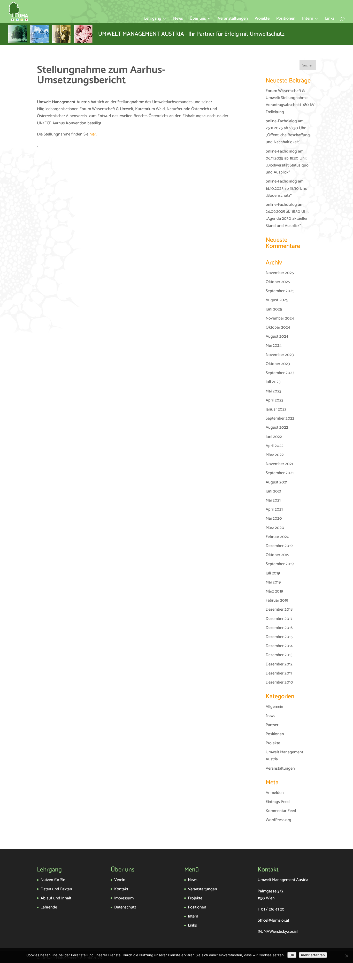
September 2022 (280, 418)
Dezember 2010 (279, 682)
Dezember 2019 (279, 545)
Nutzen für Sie (53, 879)
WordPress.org (278, 819)
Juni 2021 (273, 491)
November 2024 (280, 318)
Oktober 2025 (278, 281)
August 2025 (277, 300)
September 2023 (280, 372)
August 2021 (276, 482)
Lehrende (49, 907)
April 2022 (274, 445)
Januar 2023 (276, 409)
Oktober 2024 (278, 327)
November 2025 (280, 272)
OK (291, 955)
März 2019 (274, 591)
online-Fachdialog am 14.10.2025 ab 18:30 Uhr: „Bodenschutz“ (286, 188)
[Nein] (346, 955)
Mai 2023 (273, 391)
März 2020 (275, 527)
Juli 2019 (273, 573)
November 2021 (279, 463)
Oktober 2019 (277, 554)
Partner (272, 725)
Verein (119, 879)
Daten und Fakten (56, 889)
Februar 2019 (277, 600)
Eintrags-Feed (278, 801)
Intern (307, 19)
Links (329, 19)
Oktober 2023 (278, 363)
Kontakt (121, 889)
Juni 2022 (274, 436)
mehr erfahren (313, 955)
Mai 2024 (274, 345)
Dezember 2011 (279, 673)
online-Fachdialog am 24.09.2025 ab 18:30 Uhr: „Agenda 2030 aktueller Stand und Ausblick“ (287, 215)
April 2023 (274, 400)
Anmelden (275, 792)
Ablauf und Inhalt (56, 898)
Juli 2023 (273, 381)
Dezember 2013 (279, 654)
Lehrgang (152, 19)
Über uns (198, 19)
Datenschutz (125, 907)
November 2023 (280, 354)
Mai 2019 (273, 582)
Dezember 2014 (279, 645)
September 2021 (280, 472)
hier (92, 134)
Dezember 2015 (279, 636)
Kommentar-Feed (281, 810)
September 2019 (280, 563)
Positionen (285, 19)
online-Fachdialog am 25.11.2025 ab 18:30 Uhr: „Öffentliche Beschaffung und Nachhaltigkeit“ (288, 132)
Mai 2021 (273, 500)
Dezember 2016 (279, 627)
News (178, 19)
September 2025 (280, 290)
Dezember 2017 (279, 618)
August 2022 (277, 427)
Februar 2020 (277, 536)
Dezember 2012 (279, 664)
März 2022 (275, 454)
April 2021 (274, 509)
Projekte (262, 19)
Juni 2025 (274, 309)
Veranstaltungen (233, 19)
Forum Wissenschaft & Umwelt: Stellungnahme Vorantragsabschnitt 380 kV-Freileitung (291, 101)
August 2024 (277, 336)
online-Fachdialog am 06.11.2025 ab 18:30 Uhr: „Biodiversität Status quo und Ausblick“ (287, 162)
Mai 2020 (274, 518)
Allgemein (274, 706)
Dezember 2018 (279, 609)
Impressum (124, 898)
